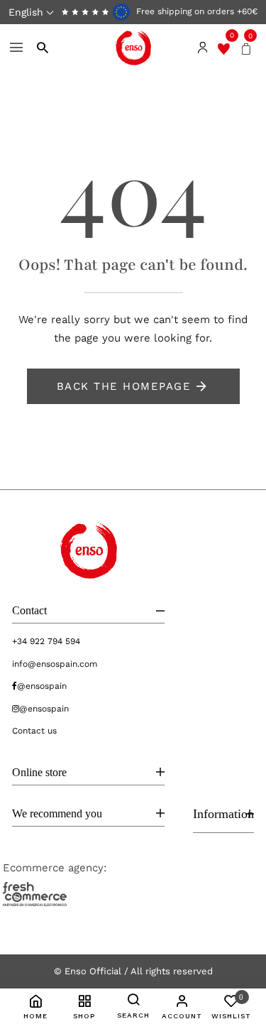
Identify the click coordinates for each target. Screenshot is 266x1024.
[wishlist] (224, 47)
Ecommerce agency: (54, 867)
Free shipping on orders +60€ (195, 11)
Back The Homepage (124, 386)
